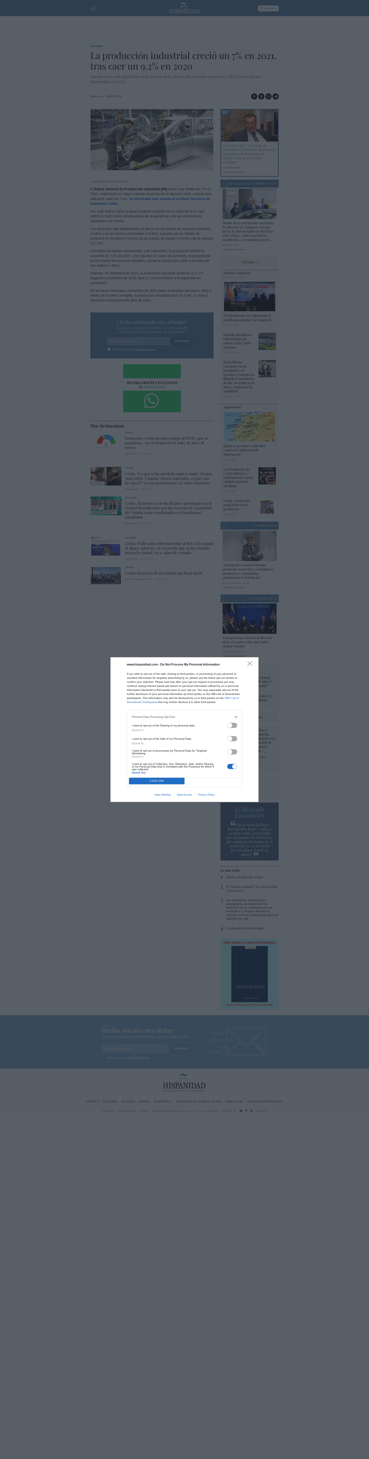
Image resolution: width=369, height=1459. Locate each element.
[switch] (232, 725)
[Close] (251, 664)
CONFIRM (157, 780)
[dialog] (184, 729)
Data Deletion (163, 794)
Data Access (184, 794)
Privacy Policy (206, 794)
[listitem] (184, 717)
